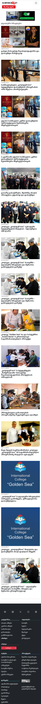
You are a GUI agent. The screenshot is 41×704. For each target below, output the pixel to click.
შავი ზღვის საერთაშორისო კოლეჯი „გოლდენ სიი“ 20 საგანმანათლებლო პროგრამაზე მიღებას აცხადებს (20, 452)
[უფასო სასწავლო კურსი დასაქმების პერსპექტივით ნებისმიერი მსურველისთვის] (20, 106)
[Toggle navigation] (36, 3)
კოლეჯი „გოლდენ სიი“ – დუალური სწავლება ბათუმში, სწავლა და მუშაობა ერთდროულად (18, 588)
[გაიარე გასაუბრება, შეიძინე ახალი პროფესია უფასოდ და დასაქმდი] (20, 178)
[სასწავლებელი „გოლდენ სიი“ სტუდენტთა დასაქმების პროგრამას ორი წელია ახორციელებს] (20, 70)
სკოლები (4, 696)
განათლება (5, 632)
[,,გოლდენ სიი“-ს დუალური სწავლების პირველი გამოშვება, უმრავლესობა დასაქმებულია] (20, 477)
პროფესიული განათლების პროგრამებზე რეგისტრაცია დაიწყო (19, 413)
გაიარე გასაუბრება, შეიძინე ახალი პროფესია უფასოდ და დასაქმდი (19, 193)
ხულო (24, 626)
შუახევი (25, 632)
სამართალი (6, 629)
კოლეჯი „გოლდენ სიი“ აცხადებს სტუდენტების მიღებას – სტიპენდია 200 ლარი (19, 228)
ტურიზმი (4, 702)
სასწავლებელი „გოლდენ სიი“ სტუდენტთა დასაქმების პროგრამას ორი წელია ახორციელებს (19, 87)
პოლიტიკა (5, 687)
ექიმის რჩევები (7, 674)
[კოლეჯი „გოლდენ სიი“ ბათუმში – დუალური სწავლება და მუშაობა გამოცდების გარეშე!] (20, 248)
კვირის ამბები (6, 626)
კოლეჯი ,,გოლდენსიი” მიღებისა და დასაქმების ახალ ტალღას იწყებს (19, 550)
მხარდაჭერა (8, 7)
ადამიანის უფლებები (9, 684)
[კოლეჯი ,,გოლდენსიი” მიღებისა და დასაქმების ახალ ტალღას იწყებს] (20, 526)
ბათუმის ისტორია (29, 671)
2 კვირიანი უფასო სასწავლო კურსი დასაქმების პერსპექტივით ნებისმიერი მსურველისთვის (19, 159)
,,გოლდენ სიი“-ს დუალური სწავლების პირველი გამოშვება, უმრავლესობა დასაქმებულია (20, 498)
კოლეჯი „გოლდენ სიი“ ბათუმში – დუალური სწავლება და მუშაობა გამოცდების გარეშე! (18, 264)
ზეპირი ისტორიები (29, 657)
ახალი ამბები (6, 623)
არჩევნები (5, 665)
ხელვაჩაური (27, 629)
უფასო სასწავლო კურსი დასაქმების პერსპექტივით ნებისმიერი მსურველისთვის (19, 123)
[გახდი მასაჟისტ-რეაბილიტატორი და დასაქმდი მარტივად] (20, 37)
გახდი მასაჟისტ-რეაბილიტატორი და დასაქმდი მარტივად (20, 52)
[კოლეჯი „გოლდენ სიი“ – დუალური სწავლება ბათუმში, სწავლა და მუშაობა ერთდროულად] (20, 570)
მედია (3, 699)
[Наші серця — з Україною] (9, 3)
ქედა (24, 635)
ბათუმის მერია (7, 668)
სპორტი (4, 690)
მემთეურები (26, 674)
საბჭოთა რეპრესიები (30, 668)
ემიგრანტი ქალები (29, 660)
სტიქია (4, 671)
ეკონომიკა (5, 693)
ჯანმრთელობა (7, 635)
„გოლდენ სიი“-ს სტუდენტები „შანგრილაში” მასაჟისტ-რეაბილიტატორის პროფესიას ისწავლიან (16, 373)
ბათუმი (24, 623)
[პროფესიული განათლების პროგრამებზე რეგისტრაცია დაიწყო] (20, 396)
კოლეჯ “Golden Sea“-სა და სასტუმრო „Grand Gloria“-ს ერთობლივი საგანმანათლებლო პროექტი (19, 336)
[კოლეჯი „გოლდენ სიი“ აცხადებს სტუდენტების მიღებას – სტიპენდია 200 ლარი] (20, 212)
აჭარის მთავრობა (8, 657)
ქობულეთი (26, 638)
